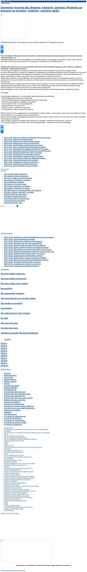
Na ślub (4, 318)
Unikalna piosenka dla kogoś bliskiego (19, 333)
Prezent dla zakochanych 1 (12, 470)
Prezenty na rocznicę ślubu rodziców (15, 492)
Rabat (6, 502)
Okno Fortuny (8, 458)
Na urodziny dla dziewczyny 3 (13, 450)
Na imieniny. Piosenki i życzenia (17, 188)
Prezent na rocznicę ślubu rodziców (19, 406)
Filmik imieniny (10, 379)
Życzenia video (9, 510)
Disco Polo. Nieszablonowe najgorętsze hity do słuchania (26, 149)
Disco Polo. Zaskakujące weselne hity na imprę (22, 154)
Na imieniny (6, 308)
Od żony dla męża (9, 328)
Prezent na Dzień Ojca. (13, 203)
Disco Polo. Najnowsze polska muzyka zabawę (22, 141)
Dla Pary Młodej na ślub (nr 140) (14, 436)
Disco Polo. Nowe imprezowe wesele (18, 139)
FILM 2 (4, 346)
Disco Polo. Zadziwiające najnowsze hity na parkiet (24, 156)
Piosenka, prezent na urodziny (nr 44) (15, 465)
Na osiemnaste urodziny (14, 182)
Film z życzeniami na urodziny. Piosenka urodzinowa (20, 439)
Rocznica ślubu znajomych (14, 278)
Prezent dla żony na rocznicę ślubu (18, 398)
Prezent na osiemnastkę (14, 404)
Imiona (6, 442)
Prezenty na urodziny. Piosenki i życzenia (16, 496)
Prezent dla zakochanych (14, 396)
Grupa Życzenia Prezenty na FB (14, 441)
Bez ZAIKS (7, 431)
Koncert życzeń (9, 445)
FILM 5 (4, 353)
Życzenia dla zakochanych (15, 416)
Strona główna (8, 428)
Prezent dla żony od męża (14, 400)
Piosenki (6, 466)
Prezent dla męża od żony (15, 392)
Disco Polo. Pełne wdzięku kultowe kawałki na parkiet (25, 147)
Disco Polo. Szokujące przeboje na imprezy (20, 164)
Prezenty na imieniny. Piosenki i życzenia (16, 489)
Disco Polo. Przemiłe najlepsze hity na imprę (21, 160)
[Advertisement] (37, 29)
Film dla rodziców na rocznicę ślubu (15, 437)
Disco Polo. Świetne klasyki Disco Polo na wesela (23, 153)
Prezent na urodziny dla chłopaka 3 (15, 483)
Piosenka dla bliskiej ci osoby (13, 460)
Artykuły (7, 339)
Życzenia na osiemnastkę (14, 420)
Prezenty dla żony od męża (15, 194)
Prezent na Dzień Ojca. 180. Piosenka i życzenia (18, 471)
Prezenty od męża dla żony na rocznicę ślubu (18, 497)
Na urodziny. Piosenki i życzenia (17, 180)
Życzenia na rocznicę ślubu (15, 422)
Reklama (7, 412)
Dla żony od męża (9, 323)
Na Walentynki (10, 390)
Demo (6, 434)
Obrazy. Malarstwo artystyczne (14, 455)
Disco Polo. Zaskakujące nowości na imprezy (21, 162)
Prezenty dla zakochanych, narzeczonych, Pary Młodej (21, 486)
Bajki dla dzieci (10, 375)
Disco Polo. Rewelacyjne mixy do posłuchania (21, 143)
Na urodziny (6, 288)
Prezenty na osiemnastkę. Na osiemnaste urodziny (20, 491)
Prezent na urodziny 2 (11, 481)
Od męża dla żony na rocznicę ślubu (18, 298)
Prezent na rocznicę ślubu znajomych (19, 408)
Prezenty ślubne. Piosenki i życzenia (19, 192)
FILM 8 (4, 360)
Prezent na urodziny (12, 410)
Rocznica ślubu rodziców (13, 273)
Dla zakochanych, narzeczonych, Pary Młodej (22, 190)
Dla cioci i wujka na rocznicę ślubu (18, 178)
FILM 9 (4, 363)
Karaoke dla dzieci (11, 386)
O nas (6, 453)
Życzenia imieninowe (13, 418)
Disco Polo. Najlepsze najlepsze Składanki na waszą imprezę (27, 138)
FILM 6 (4, 356)
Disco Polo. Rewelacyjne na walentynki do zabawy (23, 145)
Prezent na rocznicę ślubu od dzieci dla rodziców (19, 478)
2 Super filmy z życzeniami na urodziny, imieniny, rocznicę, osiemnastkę (26, 429)
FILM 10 (4, 365)
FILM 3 (4, 348)
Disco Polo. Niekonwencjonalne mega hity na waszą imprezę (27, 151)
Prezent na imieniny (12, 402)
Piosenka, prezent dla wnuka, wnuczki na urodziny (19, 463)
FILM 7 (4, 358)
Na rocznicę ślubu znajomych (16, 176)
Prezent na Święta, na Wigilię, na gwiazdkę (17, 479)
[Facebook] (43, 46)
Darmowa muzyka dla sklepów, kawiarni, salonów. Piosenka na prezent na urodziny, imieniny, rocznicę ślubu (41, 9)
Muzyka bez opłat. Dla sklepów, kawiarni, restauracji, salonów (23, 447)
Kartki (6, 444)
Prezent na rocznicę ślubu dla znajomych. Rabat (19, 476)
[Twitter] (43, 49)
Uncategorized (10, 414)
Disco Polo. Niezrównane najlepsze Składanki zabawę (25, 158)
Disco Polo (8, 377)
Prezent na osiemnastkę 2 (12, 475)
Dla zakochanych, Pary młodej (15, 313)
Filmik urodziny (10, 382)
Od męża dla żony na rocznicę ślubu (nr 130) (18, 457)
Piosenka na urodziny (10, 462)
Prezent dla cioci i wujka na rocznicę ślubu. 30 (18, 468)
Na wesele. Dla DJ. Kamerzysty (17, 199)
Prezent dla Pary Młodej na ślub (17, 394)
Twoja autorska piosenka (14, 201)
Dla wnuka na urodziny (12, 303)
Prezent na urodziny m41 (12, 484)
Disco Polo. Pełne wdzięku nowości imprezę (21, 166)
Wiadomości (5, 513)
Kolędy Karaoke (10, 388)
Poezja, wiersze (14, 513)
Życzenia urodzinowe (13, 425)
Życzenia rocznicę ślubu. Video (13, 509)
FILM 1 (4, 343)
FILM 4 (4, 351)
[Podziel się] (43, 51)
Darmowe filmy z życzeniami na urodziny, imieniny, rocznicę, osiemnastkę (27, 432)
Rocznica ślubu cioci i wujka (14, 283)
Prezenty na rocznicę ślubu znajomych (16, 494)
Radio (6, 504)
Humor (7, 384)
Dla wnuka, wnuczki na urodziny (17, 186)
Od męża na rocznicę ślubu (15, 184)
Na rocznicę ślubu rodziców (15, 174)
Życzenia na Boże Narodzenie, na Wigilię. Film (18, 507)
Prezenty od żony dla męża (15, 196)
